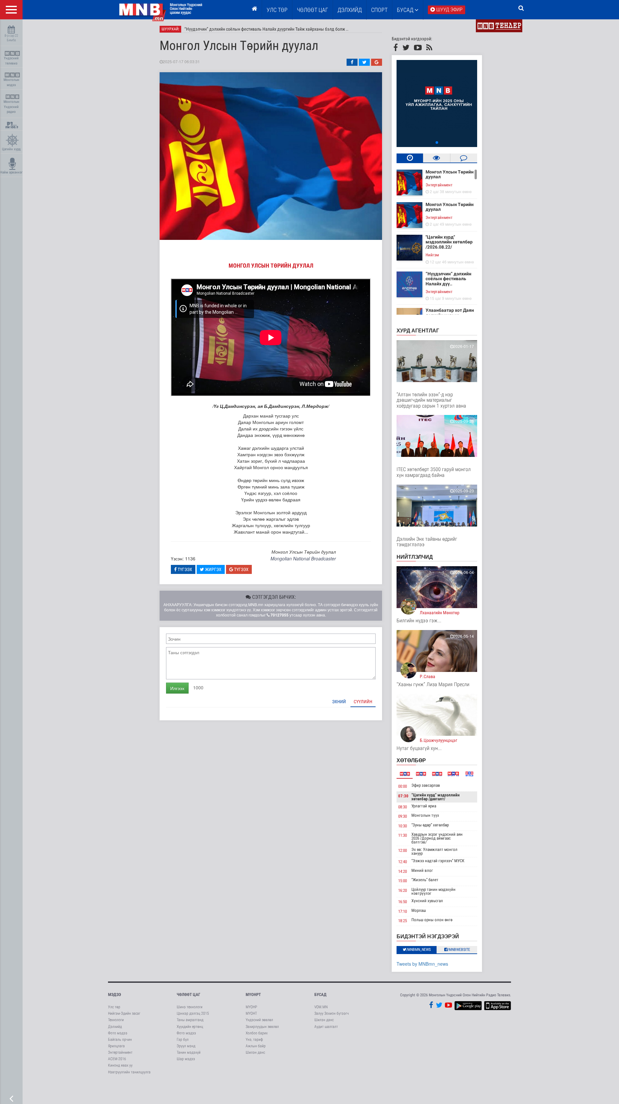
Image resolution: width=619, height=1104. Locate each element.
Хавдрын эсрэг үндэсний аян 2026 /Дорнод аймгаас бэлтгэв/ (437, 838)
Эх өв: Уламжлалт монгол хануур (434, 851)
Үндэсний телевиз (11, 60)
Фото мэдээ (117, 1033)
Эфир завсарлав (425, 785)
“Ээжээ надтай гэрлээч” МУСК (437, 860)
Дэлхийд (350, 9)
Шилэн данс (255, 1052)
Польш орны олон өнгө (431, 919)
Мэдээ (114, 994)
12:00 (402, 850)
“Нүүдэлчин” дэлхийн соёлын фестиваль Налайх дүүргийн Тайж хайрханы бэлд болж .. (266, 29)
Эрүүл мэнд (186, 1046)
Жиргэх (212, 569)
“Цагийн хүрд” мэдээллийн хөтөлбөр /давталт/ (435, 797)
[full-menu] (11, 9)
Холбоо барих (257, 1033)
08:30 (402, 806)
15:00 (402, 880)
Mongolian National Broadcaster (303, 558)
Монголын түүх (425, 815)
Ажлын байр (256, 1046)
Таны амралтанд (190, 1020)
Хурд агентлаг (418, 330)
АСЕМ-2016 (117, 1059)
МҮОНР (251, 1007)
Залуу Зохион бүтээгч (331, 1013)
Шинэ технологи (189, 1007)
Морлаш (418, 910)
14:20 (402, 871)
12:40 (402, 861)
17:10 (402, 911)
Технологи (116, 1020)
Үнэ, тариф (254, 1039)
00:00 (402, 786)
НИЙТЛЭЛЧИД (415, 556)
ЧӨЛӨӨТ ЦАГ (312, 9)
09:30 (402, 816)
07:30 (403, 796)
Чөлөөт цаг (188, 994)
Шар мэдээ (186, 1059)
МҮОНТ (251, 1013)
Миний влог (422, 870)
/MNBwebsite (458, 949)
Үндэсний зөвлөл (259, 1020)
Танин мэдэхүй (189, 1052)
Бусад (406, 9)
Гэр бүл (183, 1039)
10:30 (402, 825)
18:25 (402, 920)
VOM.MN (321, 1007)
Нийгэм (432, 254)
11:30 (402, 835)
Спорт (379, 9)
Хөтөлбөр (411, 760)
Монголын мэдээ (11, 82)
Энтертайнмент (439, 184)
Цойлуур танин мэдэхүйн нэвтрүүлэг (433, 891)
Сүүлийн (363, 701)
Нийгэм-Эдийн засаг (124, 1013)
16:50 (402, 901)
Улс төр (277, 9)
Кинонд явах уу (120, 1065)
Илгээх (177, 688)
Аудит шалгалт (326, 1026)
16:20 (402, 890)
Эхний (339, 701)
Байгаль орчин (120, 1039)
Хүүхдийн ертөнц (190, 1026)
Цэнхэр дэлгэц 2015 (193, 1013)
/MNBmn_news (418, 949)
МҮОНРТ (253, 994)
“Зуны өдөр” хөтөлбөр (430, 825)
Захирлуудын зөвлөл (262, 1026)
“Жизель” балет (424, 879)
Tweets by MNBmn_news (422, 964)
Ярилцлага (116, 1046)
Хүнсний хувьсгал (427, 900)
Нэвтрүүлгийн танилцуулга (129, 1072)
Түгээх (184, 569)
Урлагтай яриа (423, 805)
